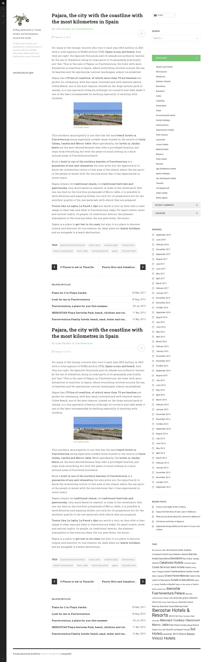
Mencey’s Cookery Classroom (180, 620)
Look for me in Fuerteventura (71, 299)
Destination (161, 106)
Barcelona (160, 86)
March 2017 (161, 283)
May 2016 (160, 332)
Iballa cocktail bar (159, 589)
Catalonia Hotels (171, 563)
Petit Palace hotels (177, 625)
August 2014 (162, 434)
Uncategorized (162, 188)
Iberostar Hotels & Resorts (171, 613)
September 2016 (163, 312)
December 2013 (163, 472)
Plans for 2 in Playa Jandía (69, 292)
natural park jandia (100, 251)
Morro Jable (82, 251)
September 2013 (163, 487)
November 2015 (163, 361)
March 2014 (161, 458)
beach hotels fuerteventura (72, 245)
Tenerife (159, 183)
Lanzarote (160, 140)
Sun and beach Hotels (166, 178)
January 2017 (162, 293)
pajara (115, 251)
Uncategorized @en (23, 73)
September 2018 (163, 235)
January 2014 (162, 468)
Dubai (158, 110)
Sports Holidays (163, 173)
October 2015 (162, 366)
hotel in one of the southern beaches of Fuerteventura (94, 161)
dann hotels (177, 567)
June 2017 (161, 269)
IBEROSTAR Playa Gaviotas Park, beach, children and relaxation (93, 312)
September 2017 (163, 254)
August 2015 (162, 375)
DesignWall (66, 654)
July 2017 (160, 264)
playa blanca (193, 625)
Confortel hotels (190, 563)
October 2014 (162, 424)
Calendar (160, 213)
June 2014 (161, 443)
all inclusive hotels (174, 550)
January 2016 (162, 351)
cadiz (158, 96)
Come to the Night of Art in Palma (171, 507)
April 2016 (160, 337)
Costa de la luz (161, 567)
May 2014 (160, 448)
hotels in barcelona (182, 579)
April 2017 (160, 278)
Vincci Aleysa (187, 633)
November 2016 (163, 303)
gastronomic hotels (165, 130)
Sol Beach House (182, 629)
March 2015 (161, 400)
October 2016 (162, 308)
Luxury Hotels (162, 144)
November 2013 (163, 477)
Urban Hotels (162, 193)
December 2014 (163, 414)
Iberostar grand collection (186, 598)
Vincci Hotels (163, 638)
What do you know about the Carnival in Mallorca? (178, 517)
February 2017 (162, 288)
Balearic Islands (163, 81)
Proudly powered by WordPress (26, 654)
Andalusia (160, 76)
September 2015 (163, 371)
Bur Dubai (187, 558)
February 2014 (162, 463)
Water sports (162, 198)
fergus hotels (163, 571)
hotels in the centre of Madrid (187, 584)
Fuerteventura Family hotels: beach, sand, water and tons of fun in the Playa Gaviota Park (110, 319)
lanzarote (155, 621)
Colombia (160, 101)
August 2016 (162, 317)
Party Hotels (161, 159)
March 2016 (161, 341)
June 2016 (161, 327)
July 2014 (160, 438)
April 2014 (160, 453)
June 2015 (161, 385)
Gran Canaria (162, 135)
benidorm (176, 558)
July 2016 (160, 322)
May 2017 (160, 274)
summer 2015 (170, 634)
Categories (161, 58)
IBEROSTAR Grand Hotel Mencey (165, 602)
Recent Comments (164, 205)
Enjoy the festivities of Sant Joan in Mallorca (176, 512)
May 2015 (160, 390)
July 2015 (160, 380)
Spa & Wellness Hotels (166, 169)
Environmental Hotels (165, 115)
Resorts (159, 164)
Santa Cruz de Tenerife (162, 629)
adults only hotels (164, 67)
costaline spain (111, 245)
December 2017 (163, 249)
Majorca (159, 154)
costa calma (94, 245)
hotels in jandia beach (63, 251)
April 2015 (160, 395)
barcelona (164, 558)
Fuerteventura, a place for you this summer (80, 306)
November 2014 (163, 419)
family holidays (130, 228)
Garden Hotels (192, 571)
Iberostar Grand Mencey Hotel (174, 606)
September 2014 (163, 429)
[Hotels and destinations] (29, 19)
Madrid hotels (162, 149)
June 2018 (161, 240)
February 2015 (162, 405)
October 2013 (162, 482)
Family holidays (163, 120)
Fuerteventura (84, 28)
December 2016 (163, 298)
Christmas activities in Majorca (170, 521)
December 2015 (163, 356)
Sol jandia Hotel (129, 251)
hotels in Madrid (167, 584)
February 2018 (162, 244)
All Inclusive (161, 72)
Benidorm (160, 91)
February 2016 (162, 346)
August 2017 (162, 259)
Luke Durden (63, 28)
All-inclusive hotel (159, 550)
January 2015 (162, 409)
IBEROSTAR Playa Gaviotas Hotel (182, 616)
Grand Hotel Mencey (177, 575)
